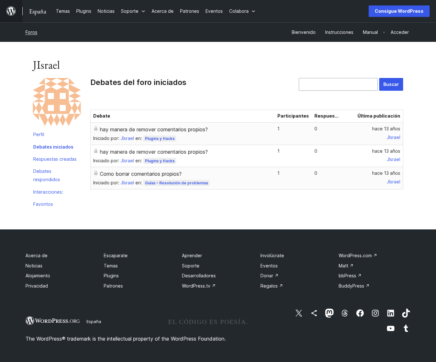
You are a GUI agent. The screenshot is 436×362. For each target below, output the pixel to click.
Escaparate (116, 255)
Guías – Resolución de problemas (176, 183)
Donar (269, 275)
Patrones (113, 286)
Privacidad (37, 286)
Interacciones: (48, 192)
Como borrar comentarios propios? (141, 174)
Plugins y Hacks (160, 138)
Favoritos (43, 204)
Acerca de (37, 255)
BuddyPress (354, 286)
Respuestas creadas (55, 159)
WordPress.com (358, 255)
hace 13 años (386, 128)
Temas (111, 265)
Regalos (271, 286)
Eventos (269, 265)
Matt (346, 265)
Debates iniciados (53, 147)
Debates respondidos (46, 175)
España (93, 321)
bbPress (350, 275)
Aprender (192, 255)
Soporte (190, 265)
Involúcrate (272, 255)
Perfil (38, 134)
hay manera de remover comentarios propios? (154, 129)
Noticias (34, 265)
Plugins (111, 275)
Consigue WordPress (399, 11)
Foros (31, 32)
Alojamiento (38, 275)
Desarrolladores (199, 275)
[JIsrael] (57, 103)
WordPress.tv (199, 286)
